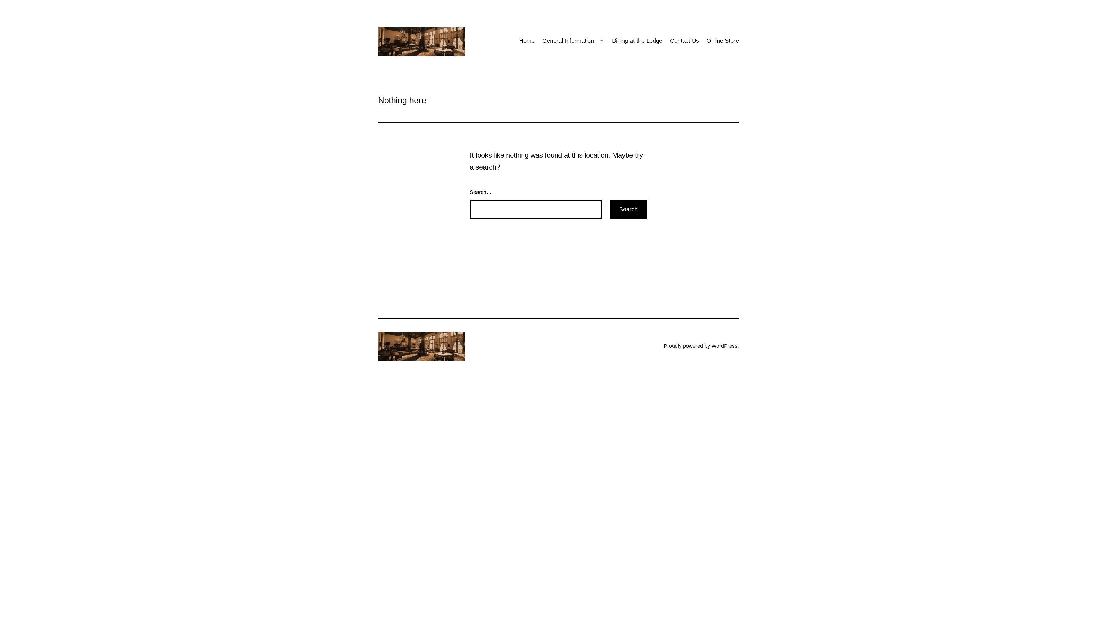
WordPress (724, 346)
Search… (481, 192)
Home (527, 41)
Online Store (723, 41)
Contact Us (684, 41)
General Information (568, 41)
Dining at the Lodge (637, 41)
